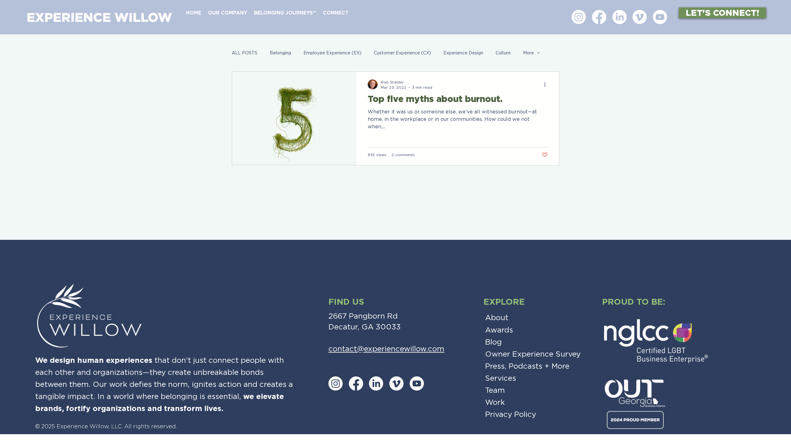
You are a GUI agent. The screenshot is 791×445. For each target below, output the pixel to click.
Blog (493, 342)
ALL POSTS (244, 52)
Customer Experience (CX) (402, 52)
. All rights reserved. (149, 426)
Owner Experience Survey (533, 354)
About (496, 317)
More (528, 52)
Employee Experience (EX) (332, 52)
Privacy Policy (510, 414)
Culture (503, 52)
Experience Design (463, 52)
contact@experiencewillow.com (386, 349)
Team (495, 390)
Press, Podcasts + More (527, 366)
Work (495, 402)
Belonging (280, 52)
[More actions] (547, 84)
